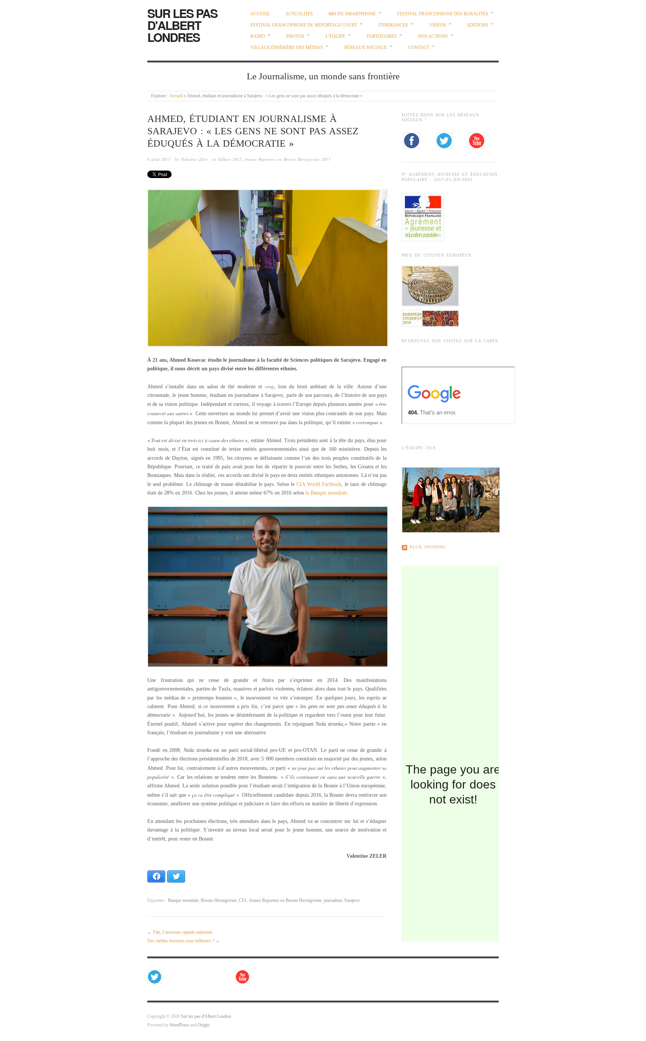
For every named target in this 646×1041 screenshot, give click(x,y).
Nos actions (433, 36)
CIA (243, 900)
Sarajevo (352, 900)
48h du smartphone (352, 14)
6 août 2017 (158, 159)
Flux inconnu (428, 547)
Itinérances (393, 25)
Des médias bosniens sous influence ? (180, 941)
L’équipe (335, 36)
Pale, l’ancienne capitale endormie (182, 932)
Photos (295, 36)
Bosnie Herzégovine (219, 900)
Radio (257, 36)
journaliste (333, 900)
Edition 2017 (230, 159)
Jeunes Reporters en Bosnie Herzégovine (285, 900)
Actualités (299, 14)
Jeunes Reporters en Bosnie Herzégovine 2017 (287, 159)
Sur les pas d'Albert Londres (182, 25)
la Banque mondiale (326, 493)
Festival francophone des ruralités (442, 14)
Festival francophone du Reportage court (303, 25)
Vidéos (437, 25)
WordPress (179, 1025)
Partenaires (382, 36)
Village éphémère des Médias (286, 47)
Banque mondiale (183, 900)
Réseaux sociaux (365, 47)
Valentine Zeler (194, 159)
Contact (418, 47)
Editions (477, 25)
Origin (203, 1025)
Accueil (260, 14)
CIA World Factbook (318, 484)
